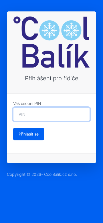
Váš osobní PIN (27, 103)
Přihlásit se (29, 134)
